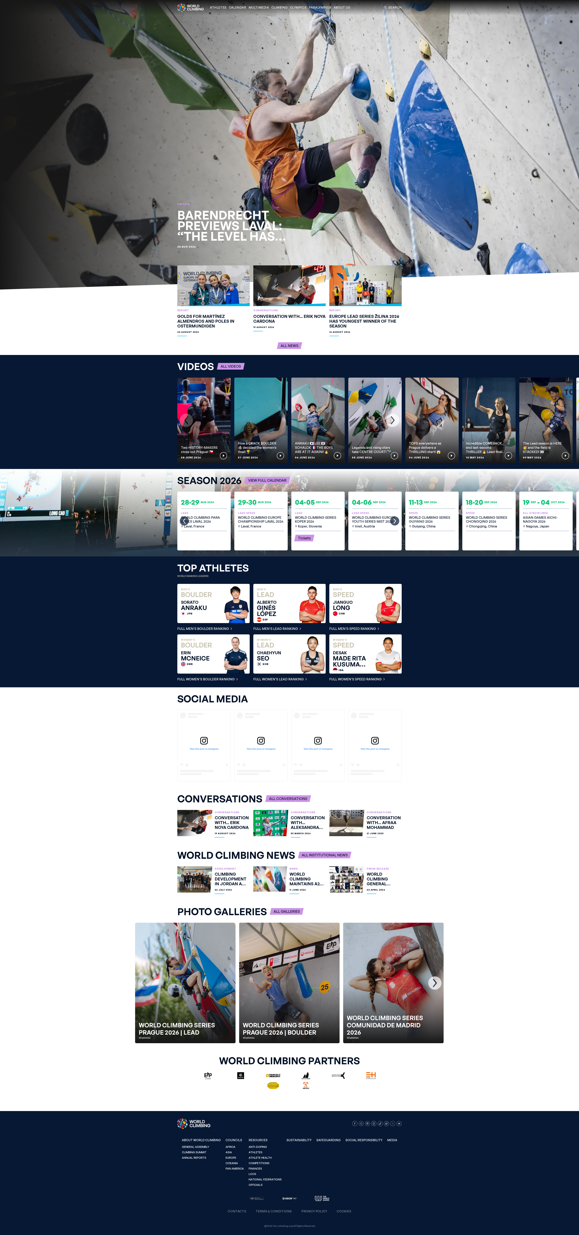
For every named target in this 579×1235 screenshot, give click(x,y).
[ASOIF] (289, 1198)
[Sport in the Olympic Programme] (257, 1198)
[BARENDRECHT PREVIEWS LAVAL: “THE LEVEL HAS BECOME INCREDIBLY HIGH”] (289, 145)
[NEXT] (392, 420)
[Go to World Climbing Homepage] (192, 7)
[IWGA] (322, 1198)
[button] (259, 8)
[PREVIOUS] (186, 420)
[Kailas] (241, 1075)
